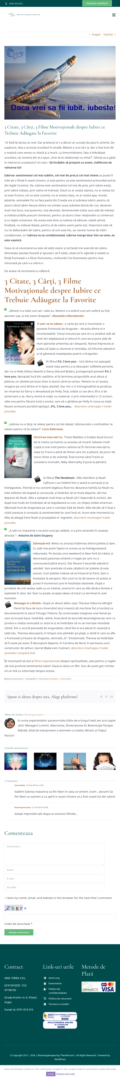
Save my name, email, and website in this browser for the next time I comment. (59, 898)
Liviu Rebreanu (52, 429)
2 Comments (65, 678)
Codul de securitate (17, 924)
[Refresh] (25, 907)
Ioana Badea (19, 785)
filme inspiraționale (47, 661)
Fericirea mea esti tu (48, 437)
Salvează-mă (41, 543)
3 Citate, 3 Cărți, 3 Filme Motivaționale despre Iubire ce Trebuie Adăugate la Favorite (52, 290)
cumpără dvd (26, 653)
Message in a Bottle (27, 603)
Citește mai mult (65, 1073)
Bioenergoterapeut (15, 678)
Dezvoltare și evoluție (48, 678)
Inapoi (96, 34)
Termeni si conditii (59, 1004)
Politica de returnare (60, 998)
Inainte (108, 34)
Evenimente (55, 983)
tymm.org (54, 977)
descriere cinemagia (88, 406)
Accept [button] (51, 1074)
